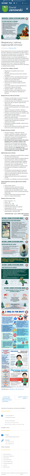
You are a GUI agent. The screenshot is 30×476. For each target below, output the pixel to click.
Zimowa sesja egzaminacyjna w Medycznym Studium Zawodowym (7, 399)
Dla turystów (6, 457)
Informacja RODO (7, 459)
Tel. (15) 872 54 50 (9, 441)
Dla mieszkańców (7, 454)
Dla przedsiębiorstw (7, 461)
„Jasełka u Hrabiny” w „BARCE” (23, 397)
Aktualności (12, 389)
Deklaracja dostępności (8, 456)
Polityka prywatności (8, 463)
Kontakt (5, 465)
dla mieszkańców (20, 389)
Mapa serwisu (6, 467)
